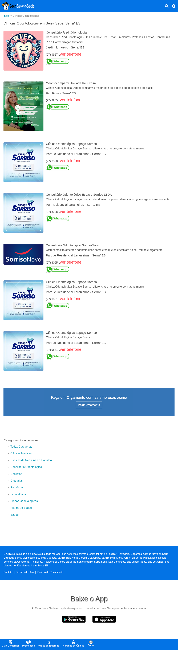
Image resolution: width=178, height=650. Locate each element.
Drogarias (16, 480)
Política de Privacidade (50, 572)
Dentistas (16, 473)
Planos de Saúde (21, 507)
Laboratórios (18, 494)
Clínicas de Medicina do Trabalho (31, 460)
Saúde (14, 514)
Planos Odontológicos (24, 501)
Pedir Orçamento (89, 404)
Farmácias (16, 487)
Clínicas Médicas (21, 453)
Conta (91, 645)
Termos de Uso (25, 572)
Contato (7, 572)
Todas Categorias (21, 446)
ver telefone (70, 54)
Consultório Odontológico (26, 466)
